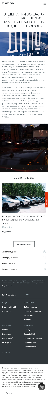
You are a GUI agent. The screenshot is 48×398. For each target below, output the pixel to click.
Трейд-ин (27, 320)
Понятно (9, 393)
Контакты (6, 353)
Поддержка (6, 334)
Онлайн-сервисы (30, 347)
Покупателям (29, 303)
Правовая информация (33, 338)
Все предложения (24, 244)
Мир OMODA (28, 326)
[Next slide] (41, 168)
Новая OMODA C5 (9, 307)
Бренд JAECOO (29, 334)
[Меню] (45, 3)
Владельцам (6, 326)
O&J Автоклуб (7, 338)
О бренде (27, 330)
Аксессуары (28, 315)
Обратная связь (30, 342)
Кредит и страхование (32, 311)
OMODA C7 (6, 311)
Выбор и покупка (30, 307)
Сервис (5, 330)
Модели (5, 303)
